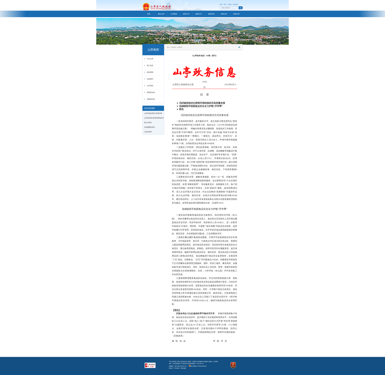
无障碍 (230, 4)
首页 (148, 14)
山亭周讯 (150, 86)
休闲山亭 (224, 14)
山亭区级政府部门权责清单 (153, 113)
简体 (225, 4)
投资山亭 (236, 14)
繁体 (221, 4)
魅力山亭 (161, 14)
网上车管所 (148, 122)
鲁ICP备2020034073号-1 (181, 366)
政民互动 (211, 14)
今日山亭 (150, 59)
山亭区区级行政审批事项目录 (154, 118)
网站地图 (235, 4)
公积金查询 (148, 132)
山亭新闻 (174, 14)
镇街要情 (150, 72)
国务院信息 (151, 92)
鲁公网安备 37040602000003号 (199, 366)
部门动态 (150, 65)
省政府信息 (151, 99)
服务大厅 (199, 14)
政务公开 (186, 14)
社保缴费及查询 (149, 127)
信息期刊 (150, 79)
